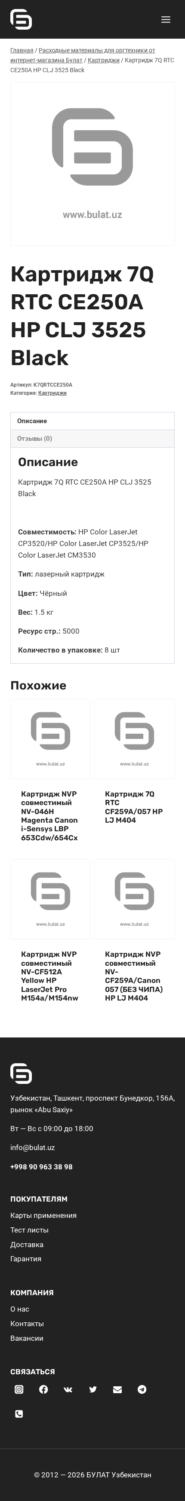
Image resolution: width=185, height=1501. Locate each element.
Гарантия (25, 1258)
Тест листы (29, 1230)
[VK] (68, 1389)
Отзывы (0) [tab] (34, 438)
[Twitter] (93, 1389)
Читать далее (128, 846)
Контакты (27, 1323)
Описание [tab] (32, 421)
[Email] (117, 1389)
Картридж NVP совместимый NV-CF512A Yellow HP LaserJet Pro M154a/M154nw (49, 976)
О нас (19, 1309)
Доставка (26, 1244)
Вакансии (26, 1338)
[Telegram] (142, 1389)
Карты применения (43, 1215)
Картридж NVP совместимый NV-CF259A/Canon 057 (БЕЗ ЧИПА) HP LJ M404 (134, 976)
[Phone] (19, 1414)
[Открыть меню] (166, 19)
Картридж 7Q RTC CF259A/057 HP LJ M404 (134, 807)
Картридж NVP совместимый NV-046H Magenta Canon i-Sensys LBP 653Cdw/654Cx (49, 816)
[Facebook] (43, 1389)
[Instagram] (19, 1389)
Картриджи (52, 393)
